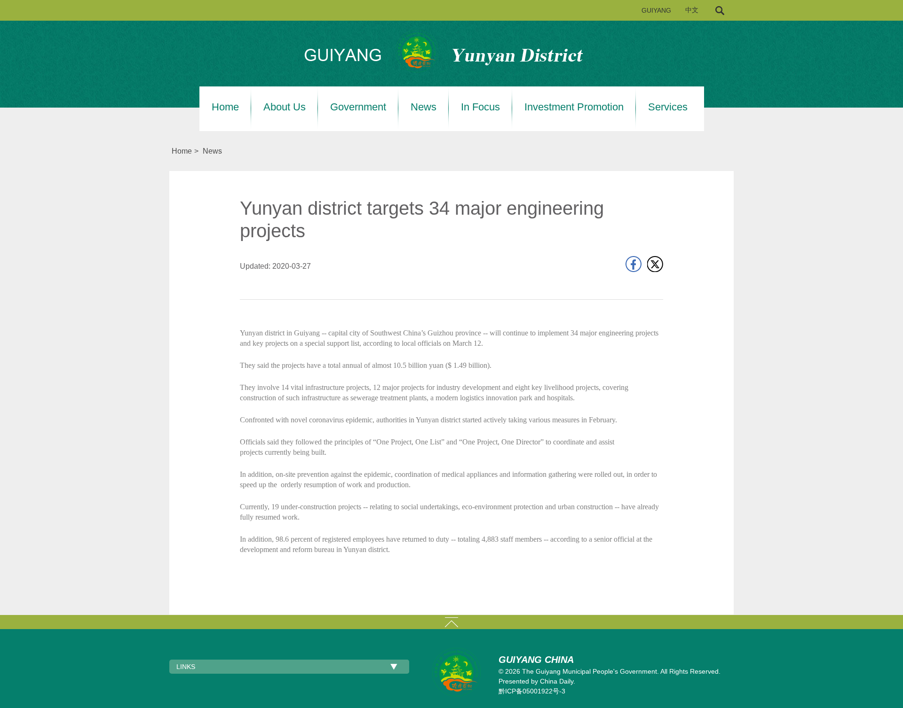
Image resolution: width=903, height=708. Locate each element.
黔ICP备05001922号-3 (532, 691)
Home (225, 107)
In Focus (480, 107)
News (423, 107)
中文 (691, 10)
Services (668, 107)
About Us (284, 107)
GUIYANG (656, 10)
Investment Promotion (574, 107)
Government (358, 107)
